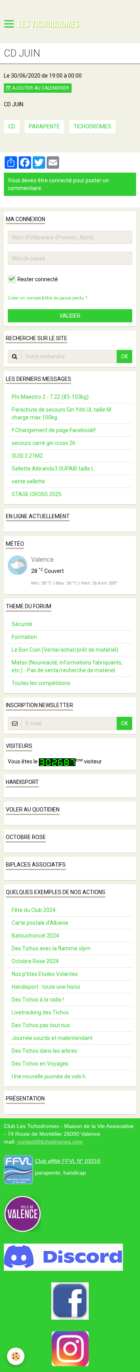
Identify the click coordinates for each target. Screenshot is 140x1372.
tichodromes (92, 126)
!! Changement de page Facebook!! (54, 430)
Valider (70, 316)
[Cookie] (15, 1356)
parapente (44, 126)
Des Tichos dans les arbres (44, 1051)
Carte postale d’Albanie (40, 923)
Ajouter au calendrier (40, 88)
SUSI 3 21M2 (27, 456)
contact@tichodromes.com (50, 1141)
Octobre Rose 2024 (35, 961)
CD (11, 126)
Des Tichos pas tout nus (41, 1025)
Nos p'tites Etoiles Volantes (45, 974)
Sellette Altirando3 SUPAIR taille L (53, 468)
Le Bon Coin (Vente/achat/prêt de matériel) (65, 650)
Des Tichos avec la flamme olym (51, 948)
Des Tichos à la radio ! (38, 1000)
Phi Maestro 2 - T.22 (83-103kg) (50, 397)
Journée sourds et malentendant (52, 1038)
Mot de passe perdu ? (66, 298)
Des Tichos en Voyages (40, 1064)
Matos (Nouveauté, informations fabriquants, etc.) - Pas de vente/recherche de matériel (67, 666)
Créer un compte (24, 298)
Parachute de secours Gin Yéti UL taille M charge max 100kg (61, 413)
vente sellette (28, 481)
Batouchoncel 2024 (35, 936)
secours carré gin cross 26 (43, 443)
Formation (24, 637)
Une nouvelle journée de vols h (49, 1076)
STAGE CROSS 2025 (36, 494)
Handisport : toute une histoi (46, 987)
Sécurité (22, 624)
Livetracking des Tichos (40, 1012)
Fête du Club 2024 (34, 910)
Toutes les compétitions (41, 683)
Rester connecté (38, 279)
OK (124, 356)
